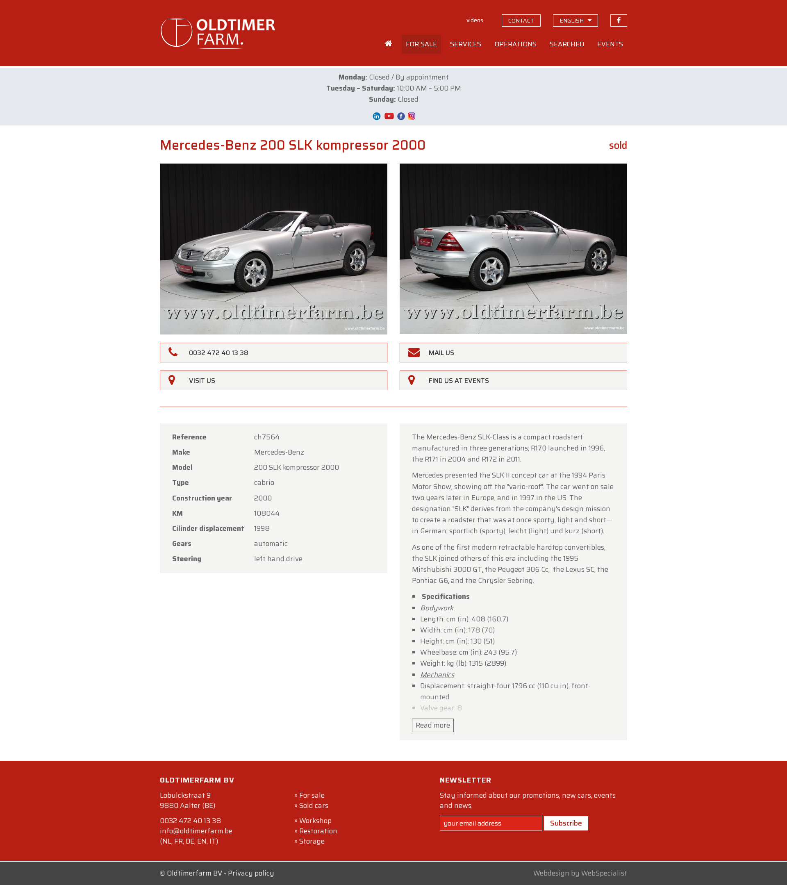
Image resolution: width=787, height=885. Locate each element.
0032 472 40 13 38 (190, 820)
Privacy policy (251, 873)
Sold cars (313, 805)
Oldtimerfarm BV (194, 873)
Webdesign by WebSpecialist (580, 873)
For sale (312, 795)
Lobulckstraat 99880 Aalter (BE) (187, 800)
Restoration (318, 831)
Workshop (315, 820)
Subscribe (566, 823)
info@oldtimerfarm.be (196, 831)
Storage (312, 841)
